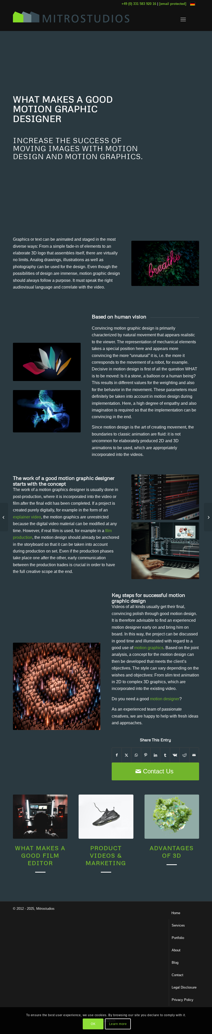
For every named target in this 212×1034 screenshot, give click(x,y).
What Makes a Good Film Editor (40, 855)
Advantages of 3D (172, 851)
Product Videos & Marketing (106, 855)
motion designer (164, 699)
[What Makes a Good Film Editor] (40, 817)
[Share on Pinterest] (145, 755)
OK (93, 1024)
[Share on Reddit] (184, 755)
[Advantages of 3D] (172, 817)
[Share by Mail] (194, 755)
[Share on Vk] (174, 755)
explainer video (27, 517)
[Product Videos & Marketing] (106, 817)
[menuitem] (183, 19)
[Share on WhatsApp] (136, 755)
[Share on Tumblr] (165, 755)
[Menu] (183, 19)
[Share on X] (126, 755)
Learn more (118, 1024)
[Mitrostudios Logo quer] (71, 19)
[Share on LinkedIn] (155, 755)
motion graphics (148, 648)
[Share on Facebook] (117, 755)
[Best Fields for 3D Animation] (208, 517)
